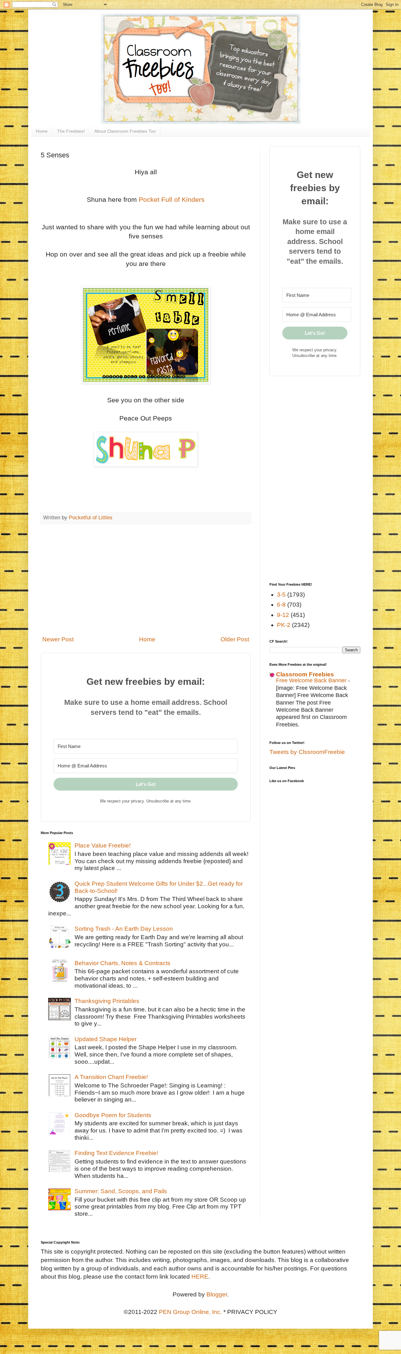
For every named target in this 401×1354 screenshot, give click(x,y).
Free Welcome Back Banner (312, 680)
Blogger (216, 1294)
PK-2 (283, 625)
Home (42, 131)
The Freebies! (71, 131)
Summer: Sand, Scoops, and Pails (121, 1191)
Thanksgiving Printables (107, 1001)
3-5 (281, 594)
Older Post (235, 639)
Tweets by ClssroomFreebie (307, 752)
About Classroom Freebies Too (125, 131)
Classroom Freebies (305, 674)
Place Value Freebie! (103, 845)
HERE (199, 1276)
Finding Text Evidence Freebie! (116, 1153)
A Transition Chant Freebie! (111, 1077)
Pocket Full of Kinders (172, 199)
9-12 (283, 615)
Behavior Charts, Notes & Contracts (122, 963)
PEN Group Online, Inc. (190, 1312)
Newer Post (58, 639)
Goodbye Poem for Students (113, 1115)
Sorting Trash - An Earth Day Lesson (124, 928)
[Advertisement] (146, 580)
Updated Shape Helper (106, 1039)
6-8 (281, 604)
